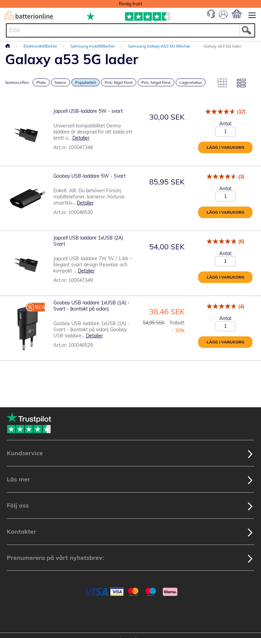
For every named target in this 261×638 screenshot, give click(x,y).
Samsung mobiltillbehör (93, 46)
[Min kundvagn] (237, 14)
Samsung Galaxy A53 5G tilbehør (159, 46)
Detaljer (80, 138)
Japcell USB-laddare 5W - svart (88, 111)
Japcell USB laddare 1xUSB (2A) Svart (88, 241)
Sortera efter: (17, 82)
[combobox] (130, 30)
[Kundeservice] (211, 16)
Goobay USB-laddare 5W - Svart (89, 176)
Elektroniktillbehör (40, 46)
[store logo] (29, 15)
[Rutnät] (222, 82)
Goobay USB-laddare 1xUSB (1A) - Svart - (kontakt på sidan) (91, 306)
